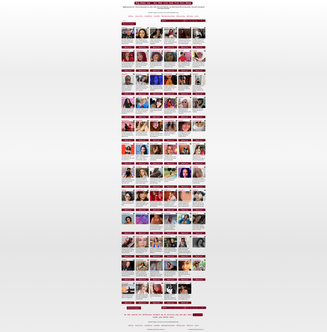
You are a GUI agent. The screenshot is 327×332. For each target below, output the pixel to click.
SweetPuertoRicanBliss (184, 259)
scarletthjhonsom (140, 190)
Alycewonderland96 (140, 213)
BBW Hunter (190, 16)
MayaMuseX (167, 283)
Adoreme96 (138, 27)
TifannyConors (196, 143)
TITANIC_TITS (139, 236)
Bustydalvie (124, 74)
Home (124, 21)
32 (201, 20)
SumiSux (195, 97)
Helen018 (195, 50)
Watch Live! (128, 47)
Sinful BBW (157, 16)
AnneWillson (139, 167)
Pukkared (195, 236)
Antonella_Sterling (168, 27)
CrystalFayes (181, 27)
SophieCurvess (153, 236)
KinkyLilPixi (181, 74)
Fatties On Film (139, 16)
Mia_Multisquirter (140, 283)
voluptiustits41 (181, 167)
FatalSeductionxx (126, 213)
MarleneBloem (125, 50)
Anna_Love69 (125, 283)
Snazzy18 (166, 167)
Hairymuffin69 (153, 259)
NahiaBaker (195, 74)
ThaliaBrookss (181, 283)
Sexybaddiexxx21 (182, 143)
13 (196, 20)
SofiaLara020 (153, 74)
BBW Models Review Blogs (168, 16)
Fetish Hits (162, 329)
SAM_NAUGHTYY (154, 190)
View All (164, 20)
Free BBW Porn (148, 16)
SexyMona (124, 259)
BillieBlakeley (139, 120)
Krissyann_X (181, 190)
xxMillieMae (195, 167)
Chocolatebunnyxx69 (155, 50)
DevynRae (180, 97)
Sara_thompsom (197, 259)
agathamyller (167, 97)
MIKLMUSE (195, 190)
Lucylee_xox (139, 97)
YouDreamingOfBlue (169, 120)
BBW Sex (131, 16)
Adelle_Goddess (154, 143)
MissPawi (166, 143)
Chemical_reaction (154, 97)
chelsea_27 (195, 213)
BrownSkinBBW (168, 74)
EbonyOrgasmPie (182, 213)
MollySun (124, 190)
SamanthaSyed (139, 259)
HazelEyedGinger (154, 120)
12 (193, 20)
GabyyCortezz (181, 236)
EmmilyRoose (167, 50)
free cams (197, 315)
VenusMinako (153, 27)
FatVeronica (124, 27)
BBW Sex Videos (181, 16)
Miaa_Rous (181, 50)
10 (187, 20)
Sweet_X (152, 167)
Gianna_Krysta (139, 143)
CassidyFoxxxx (125, 143)
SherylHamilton (125, 120)
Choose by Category (128, 23)
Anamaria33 (167, 236)
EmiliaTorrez (167, 190)
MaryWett (180, 120)
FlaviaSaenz (195, 27)
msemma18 (167, 259)
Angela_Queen (139, 50)
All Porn (197, 16)
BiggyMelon (153, 213)
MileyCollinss (125, 97)
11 (190, 20)
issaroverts (138, 74)
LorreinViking (125, 236)
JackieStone (167, 213)
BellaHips (152, 283)
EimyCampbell (125, 167)
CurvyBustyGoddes (197, 120)
